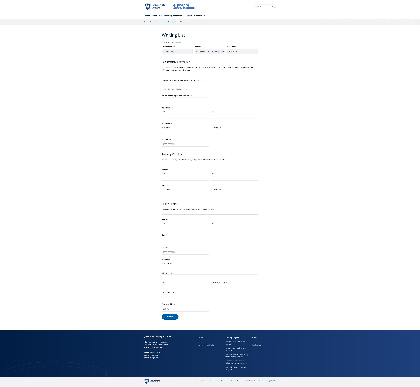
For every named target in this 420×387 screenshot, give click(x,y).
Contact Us (199, 15)
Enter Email (166, 127)
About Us (157, 15)
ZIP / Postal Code (168, 292)
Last (212, 112)
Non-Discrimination (217, 381)
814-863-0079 (155, 352)
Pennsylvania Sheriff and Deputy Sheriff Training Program (236, 355)
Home (147, 15)
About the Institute (206, 345)
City (163, 283)
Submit (170, 317)
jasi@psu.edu (154, 358)
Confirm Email (216, 127)
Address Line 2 (167, 273)
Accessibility (235, 381)
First (163, 112)
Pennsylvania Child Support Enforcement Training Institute (236, 362)
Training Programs (173, 15)
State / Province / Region (220, 283)
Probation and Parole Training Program (236, 349)
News (189, 15)
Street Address (167, 263)
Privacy (201, 381)
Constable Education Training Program (235, 368)
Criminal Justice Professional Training (161, 22)
